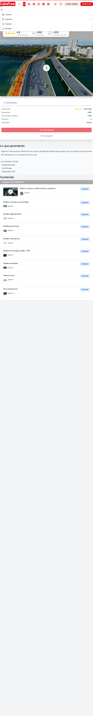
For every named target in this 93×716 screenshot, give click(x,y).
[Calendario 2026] (61, 4)
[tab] (10, 103)
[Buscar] (24, 4)
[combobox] (19, 4)
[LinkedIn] (43, 4)
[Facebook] (34, 4)
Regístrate (86, 4)
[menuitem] (46, 15)
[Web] (29, 4)
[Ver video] (10, 191)
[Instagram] (39, 4)
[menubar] (46, 21)
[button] (2, 10)
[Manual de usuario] (55, 4)
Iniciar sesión (71, 4)
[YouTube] (48, 4)
